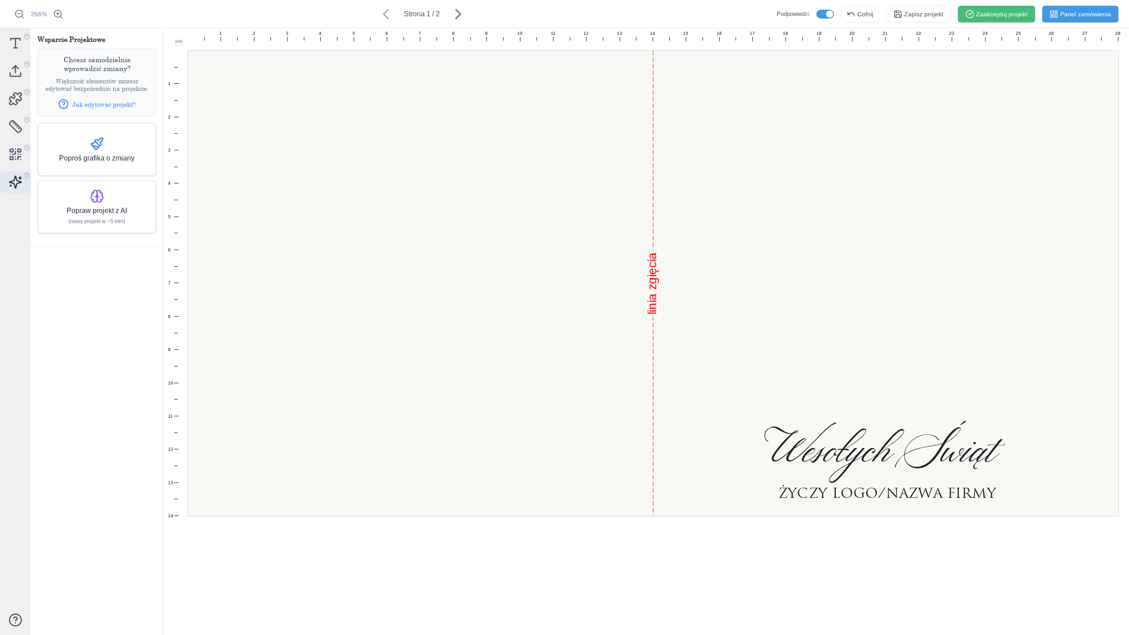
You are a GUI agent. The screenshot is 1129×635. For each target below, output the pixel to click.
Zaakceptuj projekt (1002, 14)
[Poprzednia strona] (386, 14)
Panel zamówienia (1085, 14)
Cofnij (865, 14)
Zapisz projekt (923, 14)
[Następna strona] (458, 14)
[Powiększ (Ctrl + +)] (58, 14)
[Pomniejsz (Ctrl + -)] (19, 14)
